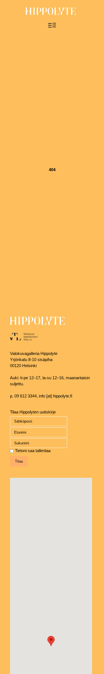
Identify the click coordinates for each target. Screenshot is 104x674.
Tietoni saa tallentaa (32, 451)
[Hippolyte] (51, 13)
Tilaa (19, 461)
